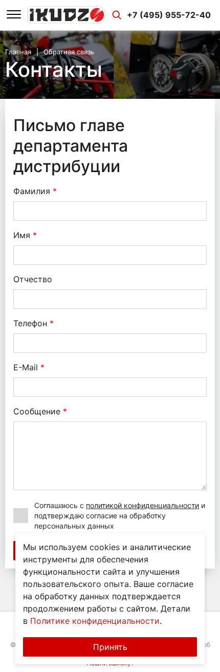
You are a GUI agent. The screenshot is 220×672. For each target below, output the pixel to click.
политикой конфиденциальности (142, 505)
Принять (110, 647)
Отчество (32, 279)
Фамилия (35, 191)
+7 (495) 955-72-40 (169, 15)
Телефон (33, 323)
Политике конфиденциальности (95, 621)
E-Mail (29, 367)
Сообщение (40, 411)
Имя (25, 235)
